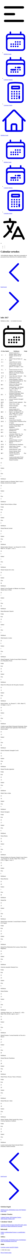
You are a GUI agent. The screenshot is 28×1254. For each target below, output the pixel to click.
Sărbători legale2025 (6, 1239)
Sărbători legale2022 (11, 1241)
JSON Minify (15, 1247)
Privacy (2, 1252)
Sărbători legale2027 (16, 1209)
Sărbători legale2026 (6, 1209)
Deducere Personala (17, 1226)
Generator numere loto (6, 1247)
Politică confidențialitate (6, 1232)
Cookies (9, 1252)
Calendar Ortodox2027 (9, 1218)
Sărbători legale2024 (16, 1239)
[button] (14, 14)
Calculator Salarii (5, 1224)
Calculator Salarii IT (14, 1224)
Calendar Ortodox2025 (6, 1217)
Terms (5, 1252)
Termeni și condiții (16, 1232)
